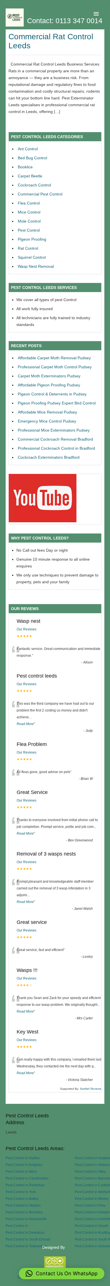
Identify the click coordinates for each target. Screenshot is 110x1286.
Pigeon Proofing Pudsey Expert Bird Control (57, 403)
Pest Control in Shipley (92, 1165)
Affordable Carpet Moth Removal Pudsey (54, 358)
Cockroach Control (34, 185)
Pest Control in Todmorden (26, 1246)
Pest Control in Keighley (24, 1165)
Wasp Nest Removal (36, 266)
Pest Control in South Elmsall (28, 1239)
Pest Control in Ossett (91, 1226)
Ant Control (28, 149)
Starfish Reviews (90, 1088)
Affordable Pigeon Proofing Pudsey (49, 385)
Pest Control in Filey (90, 1205)
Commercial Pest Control (40, 194)
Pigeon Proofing (32, 239)
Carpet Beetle (30, 176)
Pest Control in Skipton (23, 1205)
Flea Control (29, 203)
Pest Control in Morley (92, 1198)
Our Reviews (26, 629)
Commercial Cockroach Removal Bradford (55, 439)
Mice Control (29, 212)
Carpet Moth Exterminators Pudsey (49, 376)
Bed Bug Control (32, 158)
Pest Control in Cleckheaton (27, 1178)
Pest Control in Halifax (23, 1158)
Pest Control (29, 230)
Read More (25, 724)
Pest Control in (17, 1226)
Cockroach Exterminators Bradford (49, 457)
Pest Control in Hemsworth (26, 1219)
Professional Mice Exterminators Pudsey (54, 430)
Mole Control (29, 221)
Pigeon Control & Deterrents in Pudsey (52, 394)
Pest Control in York (21, 1192)
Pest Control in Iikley (21, 1171)
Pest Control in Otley (90, 1171)
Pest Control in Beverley (24, 1212)
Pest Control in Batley (22, 1198)
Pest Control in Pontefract (25, 1185)
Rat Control (28, 248)
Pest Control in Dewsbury (25, 1232)
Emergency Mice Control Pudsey (47, 421)
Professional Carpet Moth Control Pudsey (55, 367)
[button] (61, 1273)
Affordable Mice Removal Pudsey (47, 412)
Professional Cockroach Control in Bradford (56, 448)
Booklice (25, 167)
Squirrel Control (32, 257)
